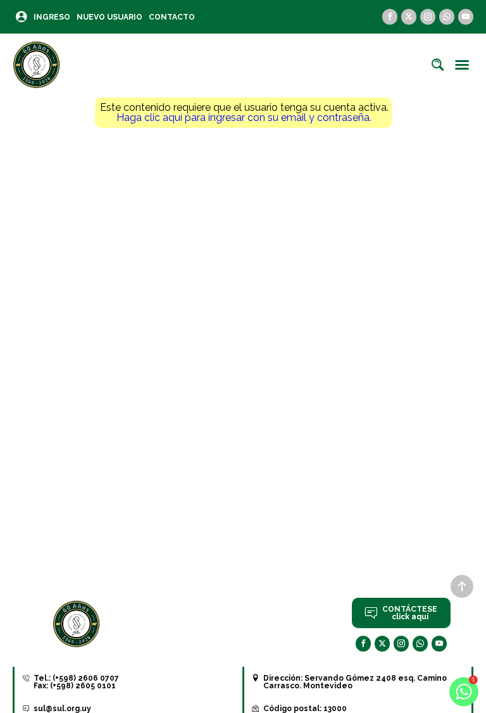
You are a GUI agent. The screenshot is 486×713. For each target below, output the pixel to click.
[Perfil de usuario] (21, 17)
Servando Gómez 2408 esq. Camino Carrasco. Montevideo (355, 682)
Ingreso (52, 17)
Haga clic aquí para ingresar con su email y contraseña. (243, 117)
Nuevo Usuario (109, 17)
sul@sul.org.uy (62, 708)
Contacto (172, 17)
